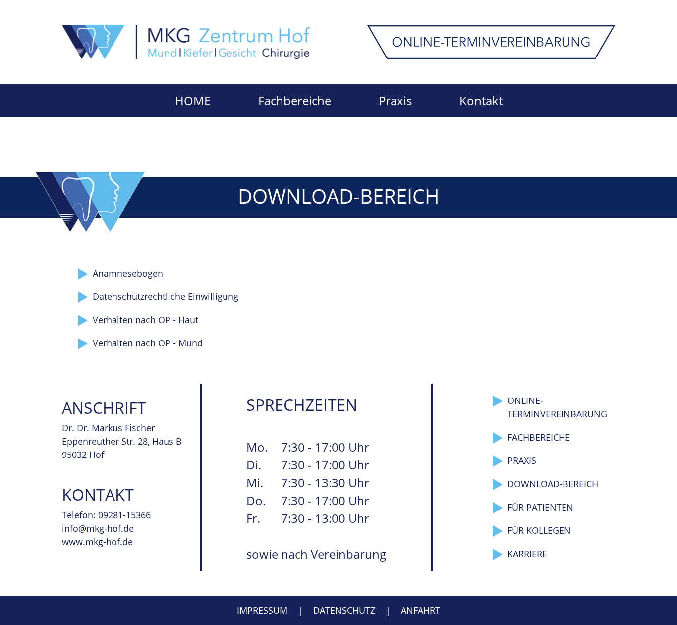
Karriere (527, 554)
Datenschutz (344, 610)
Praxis (395, 100)
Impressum (262, 610)
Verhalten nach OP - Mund (148, 343)
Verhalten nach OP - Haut (145, 320)
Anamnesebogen (128, 273)
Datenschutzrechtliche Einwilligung (165, 296)
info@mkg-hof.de (98, 528)
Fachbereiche (294, 100)
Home (193, 100)
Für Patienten (540, 507)
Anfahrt (420, 610)
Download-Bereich (553, 484)
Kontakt (481, 100)
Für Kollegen (539, 530)
